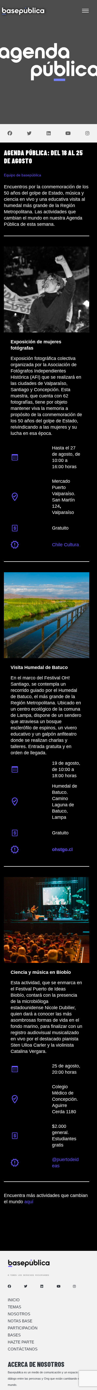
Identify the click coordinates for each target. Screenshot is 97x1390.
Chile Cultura (65, 544)
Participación (23, 1328)
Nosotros (19, 1313)
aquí (28, 1201)
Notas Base (20, 1321)
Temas (14, 1306)
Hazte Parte (21, 1342)
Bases (14, 1335)
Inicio (14, 1299)
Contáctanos (23, 1349)
